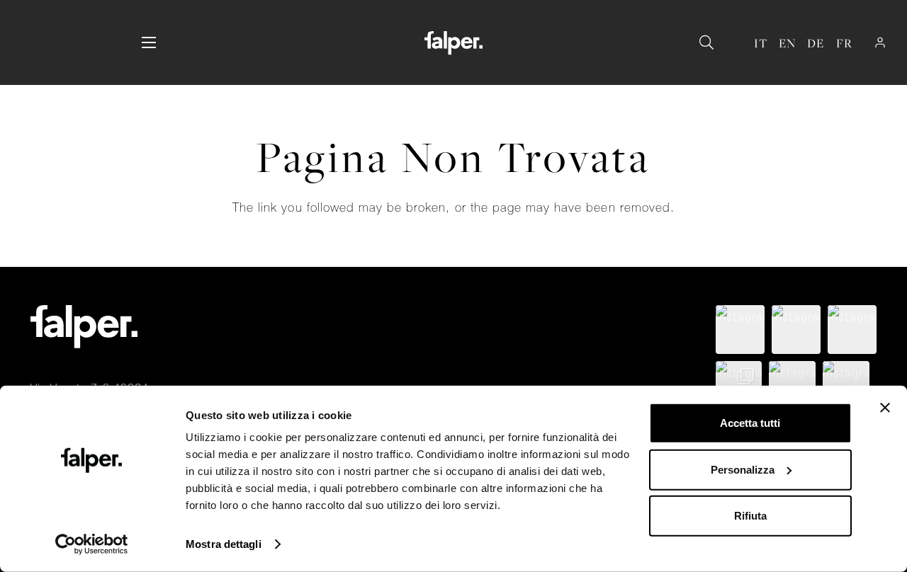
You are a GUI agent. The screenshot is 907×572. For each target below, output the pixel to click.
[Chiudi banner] (885, 408)
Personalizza (742, 469)
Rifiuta (750, 516)
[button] (149, 42)
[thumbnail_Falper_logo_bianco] (453, 42)
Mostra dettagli (223, 544)
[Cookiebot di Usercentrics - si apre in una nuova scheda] (92, 544)
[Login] (880, 42)
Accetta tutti (750, 423)
